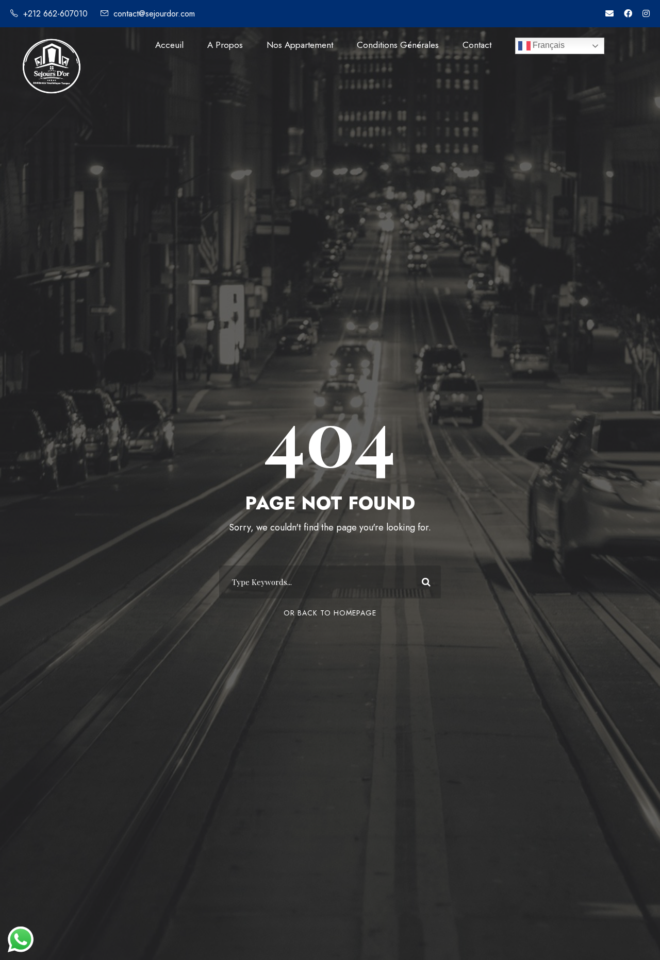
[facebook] (628, 14)
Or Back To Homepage (330, 613)
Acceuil (169, 45)
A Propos (225, 45)
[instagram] (646, 14)
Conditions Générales (398, 45)
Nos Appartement (300, 45)
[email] (609, 14)
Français (548, 45)
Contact (477, 45)
